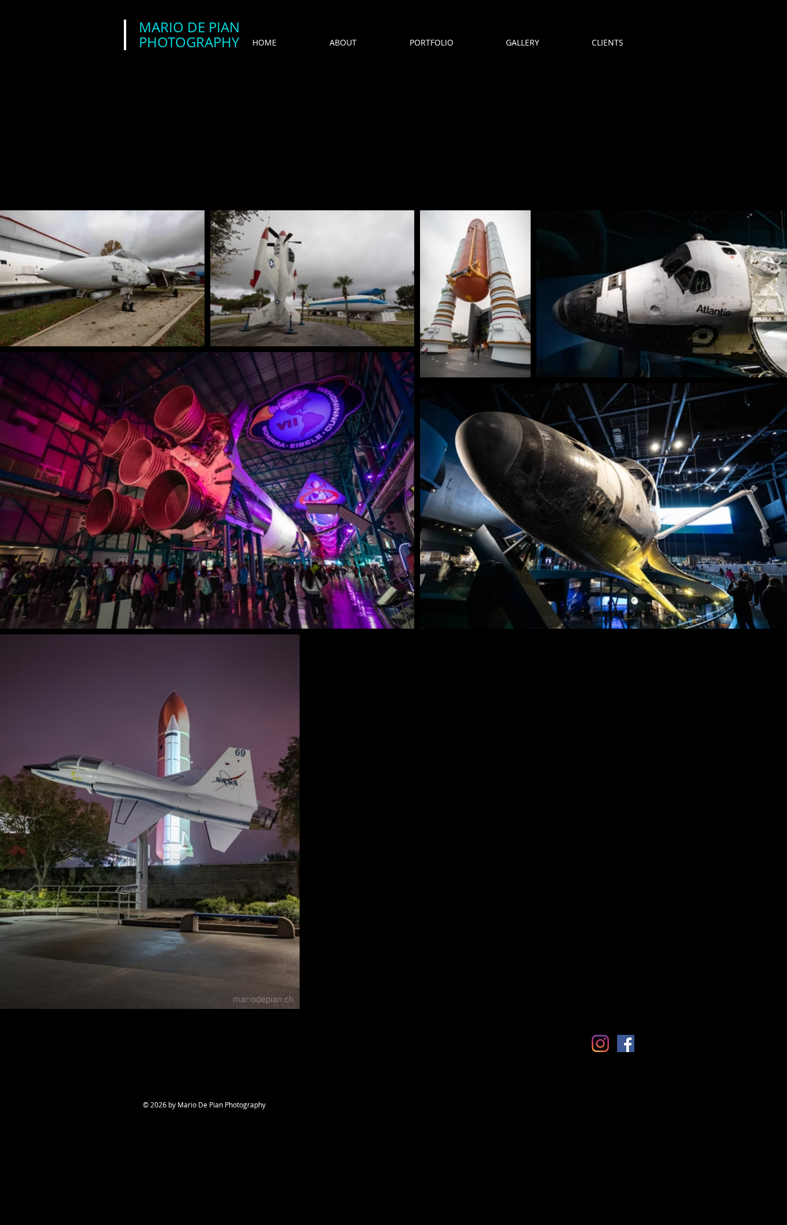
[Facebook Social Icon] (625, 1043)
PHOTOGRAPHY (189, 42)
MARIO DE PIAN (189, 27)
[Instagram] (600, 1043)
